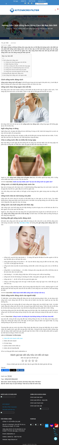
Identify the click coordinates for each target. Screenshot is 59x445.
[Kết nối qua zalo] (56, 439)
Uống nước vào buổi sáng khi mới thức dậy (17, 71)
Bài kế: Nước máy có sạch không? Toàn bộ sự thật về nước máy (21, 383)
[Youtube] (4, 3)
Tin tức (15, 28)
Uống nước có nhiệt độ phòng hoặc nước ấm (17, 67)
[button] (2, 10)
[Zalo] (6, 3)
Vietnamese (41, 3)
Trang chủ (9, 28)
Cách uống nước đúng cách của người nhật (14, 75)
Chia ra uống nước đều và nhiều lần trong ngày (18, 66)
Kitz (7, 43)
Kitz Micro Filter (24, 223)
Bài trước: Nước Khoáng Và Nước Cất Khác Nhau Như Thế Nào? (21, 381)
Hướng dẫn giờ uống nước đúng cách (13, 73)
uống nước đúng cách (11, 379)
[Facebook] (1, 3)
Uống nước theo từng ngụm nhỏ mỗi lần (16, 62)
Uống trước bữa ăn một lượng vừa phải (16, 69)
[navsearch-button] (43, 10)
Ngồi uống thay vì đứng (12, 64)
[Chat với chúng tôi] (56, 431)
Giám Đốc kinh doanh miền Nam (13, 338)
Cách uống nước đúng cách (10, 60)
